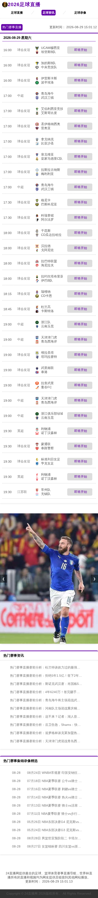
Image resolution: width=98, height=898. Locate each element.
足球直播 (17, 12)
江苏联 (22, 492)
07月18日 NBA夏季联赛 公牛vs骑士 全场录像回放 (55, 781)
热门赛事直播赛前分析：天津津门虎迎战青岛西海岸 (46, 741)
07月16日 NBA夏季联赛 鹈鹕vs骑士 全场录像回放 (55, 789)
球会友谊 (23, 50)
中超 (20, 95)
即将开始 (80, 50)
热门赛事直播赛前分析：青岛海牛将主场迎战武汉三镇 (48, 700)
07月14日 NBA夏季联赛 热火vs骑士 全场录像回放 (55, 797)
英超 (20, 431)
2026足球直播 (24, 4)
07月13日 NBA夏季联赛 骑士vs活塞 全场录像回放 (55, 805)
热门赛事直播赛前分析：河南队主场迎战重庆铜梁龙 (46, 708)
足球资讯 (48, 12)
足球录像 (80, 12)
